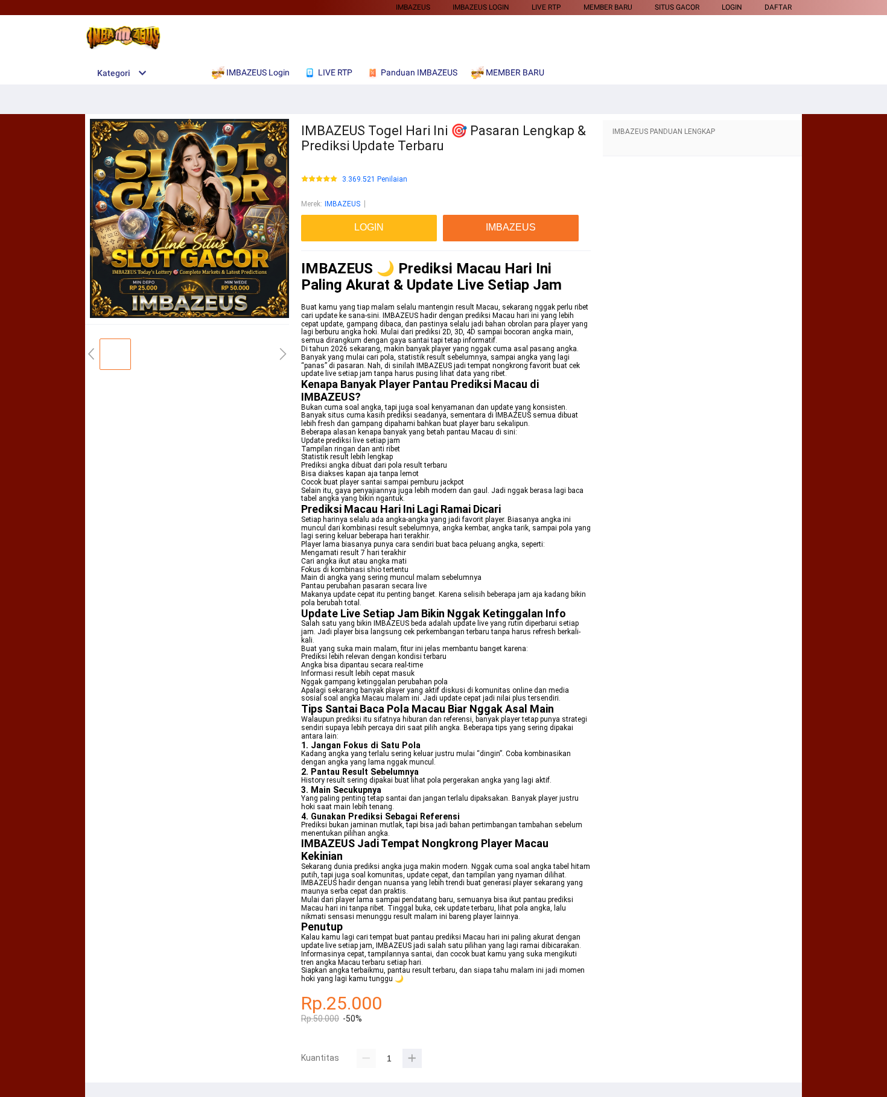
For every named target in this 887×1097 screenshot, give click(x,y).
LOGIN (732, 7)
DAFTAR (778, 7)
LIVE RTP (546, 7)
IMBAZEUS (413, 7)
